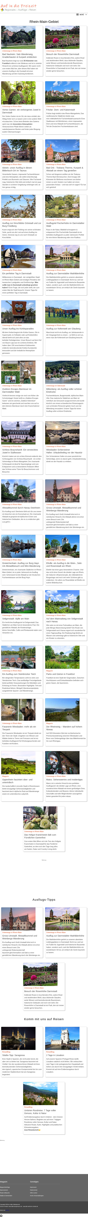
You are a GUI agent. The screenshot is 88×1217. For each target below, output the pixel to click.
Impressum (33, 1187)
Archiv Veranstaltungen (37, 1195)
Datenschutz (33, 1190)
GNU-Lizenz (33, 1193)
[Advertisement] (44, 877)
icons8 (7, 1210)
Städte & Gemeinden (6, 1195)
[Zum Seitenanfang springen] (1, 1216)
